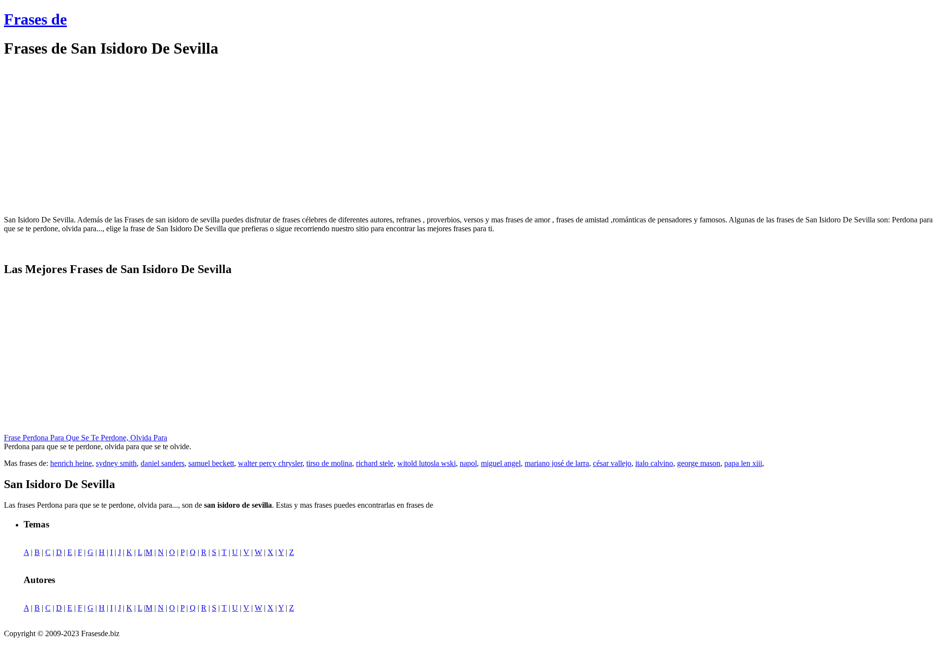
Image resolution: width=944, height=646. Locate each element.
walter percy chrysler (270, 463)
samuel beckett (211, 463)
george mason (698, 463)
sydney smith (116, 463)
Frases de (35, 19)
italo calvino (654, 463)
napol (468, 463)
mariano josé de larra (557, 463)
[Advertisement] (86, 137)
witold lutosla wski (426, 463)
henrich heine (71, 463)
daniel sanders (162, 463)
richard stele (374, 463)
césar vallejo (612, 463)
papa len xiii (743, 463)
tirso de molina (329, 463)
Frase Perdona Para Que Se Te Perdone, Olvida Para (85, 437)
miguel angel (501, 463)
